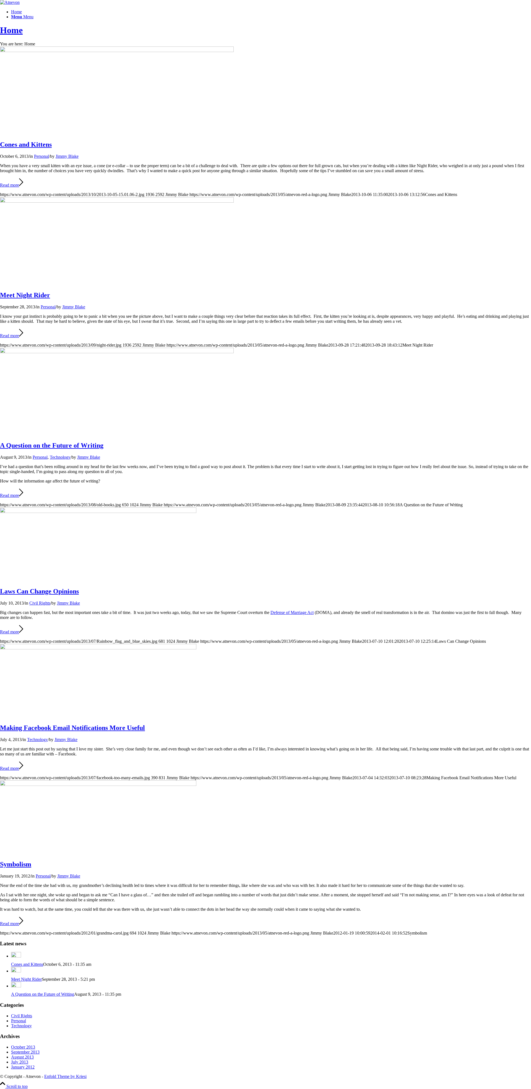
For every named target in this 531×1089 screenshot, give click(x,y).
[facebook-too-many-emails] (98, 648)
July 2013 (19, 1062)
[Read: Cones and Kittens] (16, 956)
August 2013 (22, 1057)
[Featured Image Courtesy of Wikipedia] (98, 511)
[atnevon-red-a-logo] (10, 2)
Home (11, 30)
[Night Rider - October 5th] (117, 50)
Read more (9, 185)
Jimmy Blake (67, 156)
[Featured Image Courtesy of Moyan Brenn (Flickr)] (117, 351)
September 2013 (25, 1052)
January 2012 (23, 1067)
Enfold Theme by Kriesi (65, 1076)
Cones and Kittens (26, 144)
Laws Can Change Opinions (39, 591)
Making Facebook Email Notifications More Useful (72, 727)
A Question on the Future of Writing (51, 445)
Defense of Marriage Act (292, 612)
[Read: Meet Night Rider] (16, 971)
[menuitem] (271, 11)
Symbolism (15, 864)
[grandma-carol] (98, 784)
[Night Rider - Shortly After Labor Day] (117, 201)
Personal (41, 156)
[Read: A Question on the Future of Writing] (16, 986)
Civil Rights (39, 603)
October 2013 (23, 1047)
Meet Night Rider (25, 295)
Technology (60, 457)
